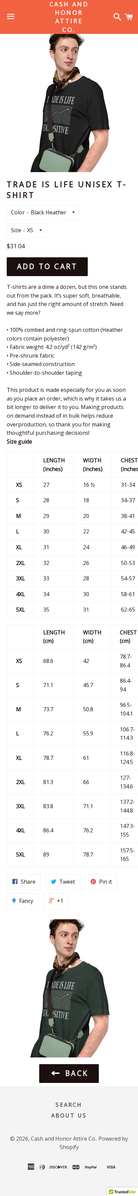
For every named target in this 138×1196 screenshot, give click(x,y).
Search (69, 1104)
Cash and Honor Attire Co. (69, 17)
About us (69, 1115)
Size (16, 230)
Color (18, 212)
